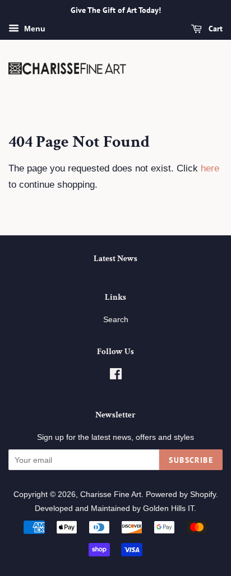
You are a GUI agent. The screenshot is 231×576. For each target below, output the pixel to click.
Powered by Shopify (181, 494)
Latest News (115, 258)
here (210, 168)
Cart (214, 29)
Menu (33, 28)
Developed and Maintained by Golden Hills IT (114, 508)
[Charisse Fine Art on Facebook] (115, 375)
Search (115, 319)
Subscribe (191, 460)
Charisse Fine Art (110, 494)
